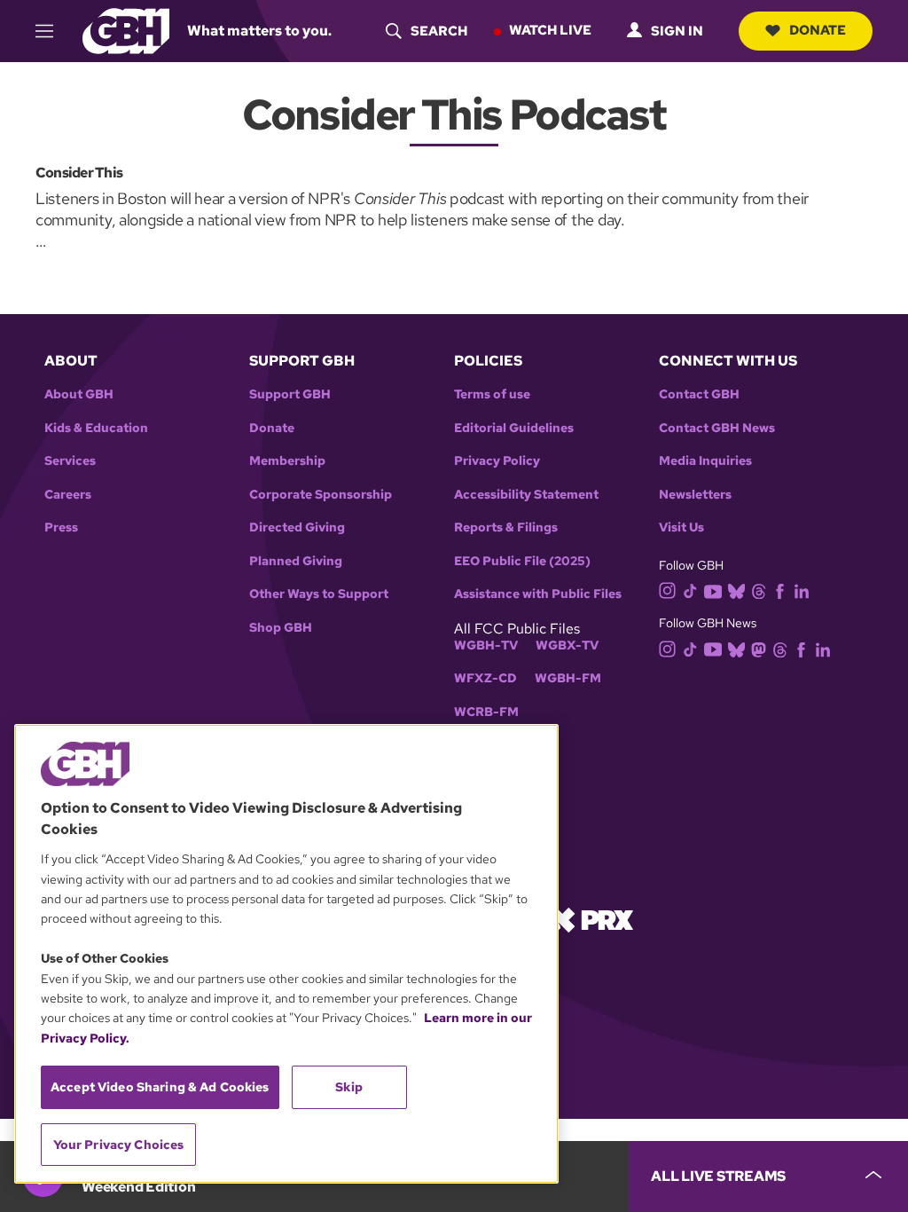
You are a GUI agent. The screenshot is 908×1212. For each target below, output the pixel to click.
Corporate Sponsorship (320, 494)
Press (61, 527)
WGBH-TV (486, 645)
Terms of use (492, 394)
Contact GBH (699, 394)
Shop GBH (280, 627)
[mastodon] (758, 648)
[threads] (758, 590)
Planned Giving (295, 561)
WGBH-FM (568, 678)
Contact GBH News (717, 428)
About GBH (79, 394)
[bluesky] (736, 590)
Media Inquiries (705, 460)
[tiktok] (690, 590)
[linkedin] (802, 590)
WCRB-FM (486, 712)
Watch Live (550, 30)
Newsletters (695, 494)
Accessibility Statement (526, 494)
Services (70, 460)
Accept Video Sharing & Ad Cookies (160, 1087)
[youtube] (713, 589)
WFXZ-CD (485, 678)
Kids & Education (96, 428)
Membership (287, 460)
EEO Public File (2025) (522, 561)
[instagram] (668, 589)
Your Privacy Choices (118, 1145)
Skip (349, 1087)
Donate (817, 30)
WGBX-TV (567, 645)
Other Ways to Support (318, 594)
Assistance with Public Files (538, 594)
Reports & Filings (506, 527)
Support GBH (290, 394)
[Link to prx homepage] (591, 918)
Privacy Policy (497, 460)
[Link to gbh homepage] (125, 29)
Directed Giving (297, 527)
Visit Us (681, 527)
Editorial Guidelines (514, 428)
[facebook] (779, 590)
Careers (67, 494)
